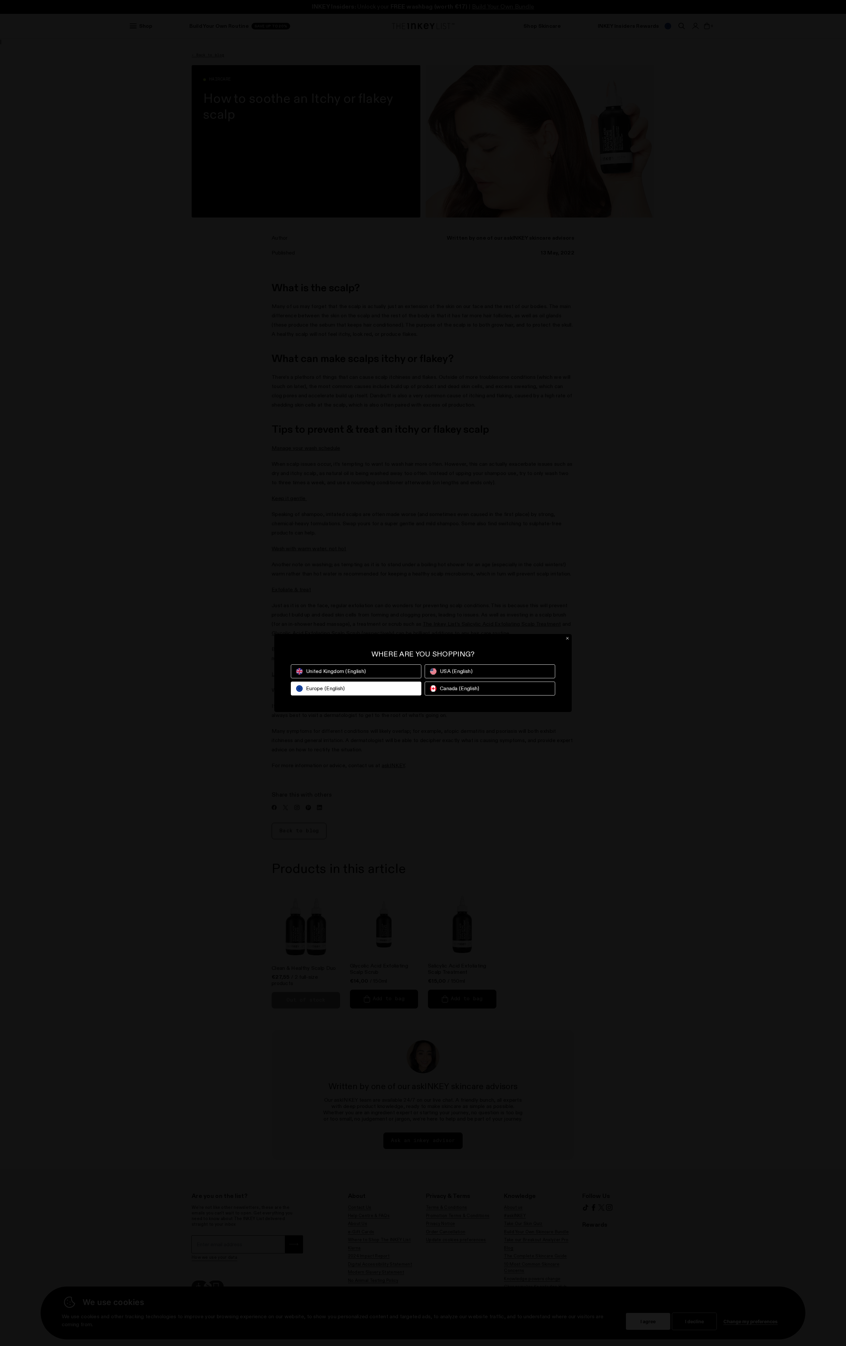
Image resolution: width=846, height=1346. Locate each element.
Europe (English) (325, 688)
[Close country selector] (567, 638)
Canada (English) (460, 688)
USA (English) (456, 671)
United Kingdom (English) (336, 671)
